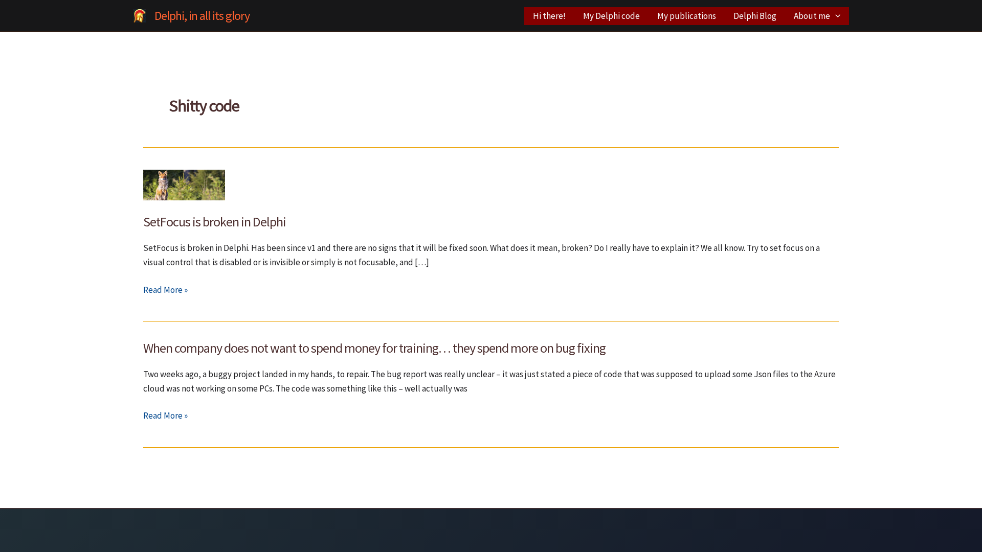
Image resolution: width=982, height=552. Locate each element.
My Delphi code (611, 15)
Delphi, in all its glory (202, 16)
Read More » (165, 290)
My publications (686, 15)
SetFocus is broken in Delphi (214, 221)
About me (812, 15)
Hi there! (549, 15)
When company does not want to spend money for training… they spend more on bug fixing (374, 347)
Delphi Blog (754, 15)
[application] (835, 16)
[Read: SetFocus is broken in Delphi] (184, 184)
